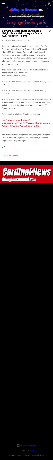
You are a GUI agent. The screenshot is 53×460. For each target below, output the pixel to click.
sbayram (32, 450)
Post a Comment (11, 156)
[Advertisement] (26, 426)
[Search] (49, 5)
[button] (49, 31)
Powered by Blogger (28, 446)
